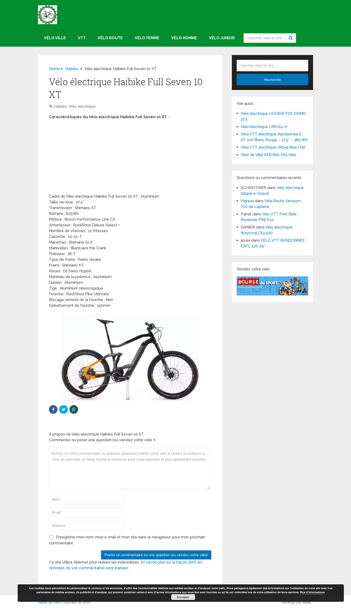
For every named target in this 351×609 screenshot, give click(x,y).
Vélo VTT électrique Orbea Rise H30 (273, 147)
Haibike (60, 106)
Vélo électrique (82, 106)
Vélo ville (55, 38)
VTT (82, 38)
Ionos (307, 602)
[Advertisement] (130, 158)
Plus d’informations (312, 592)
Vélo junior (222, 38)
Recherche (291, 38)
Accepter (183, 597)
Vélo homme (184, 38)
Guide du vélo (49, 602)
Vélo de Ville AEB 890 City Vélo (268, 154)
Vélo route (110, 38)
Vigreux (247, 201)
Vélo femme (147, 38)
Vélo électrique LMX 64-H (264, 126)
